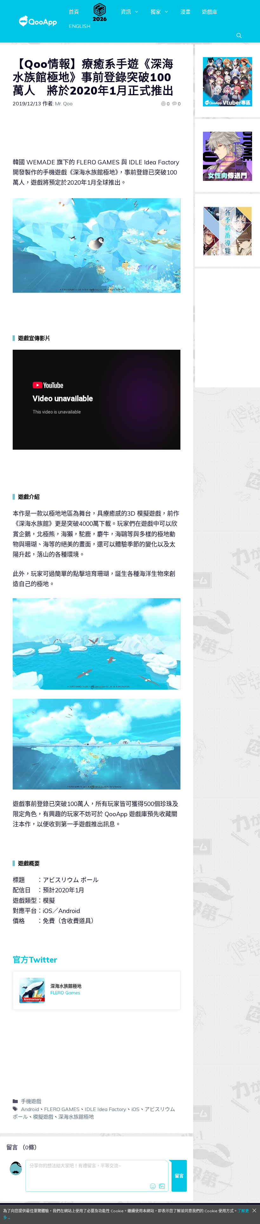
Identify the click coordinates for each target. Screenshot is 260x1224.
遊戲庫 (209, 12)
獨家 (156, 12)
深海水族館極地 (76, 1117)
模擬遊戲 (43, 1117)
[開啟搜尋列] (239, 35)
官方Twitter (35, 959)
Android (30, 1109)
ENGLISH (79, 26)
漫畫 (185, 12)
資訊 (126, 12)
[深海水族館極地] (96, 990)
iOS (135, 1109)
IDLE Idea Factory (105, 1109)
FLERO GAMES (62, 1109)
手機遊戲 (31, 1101)
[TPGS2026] (100, 11)
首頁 (74, 12)
